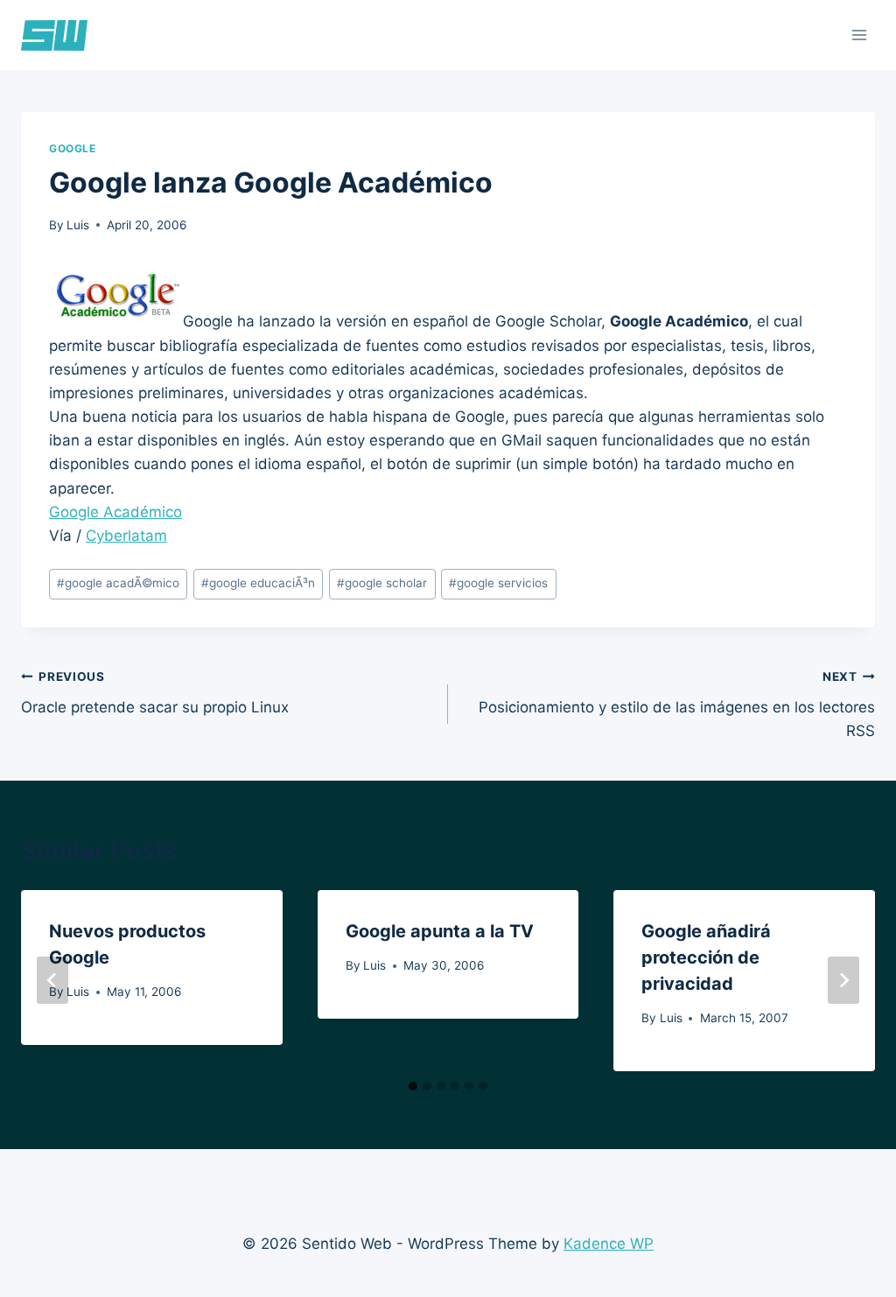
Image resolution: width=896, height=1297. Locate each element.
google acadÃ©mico (118, 583)
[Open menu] (859, 34)
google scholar (382, 583)
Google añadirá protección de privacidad (706, 957)
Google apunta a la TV (440, 931)
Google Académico (115, 512)
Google (72, 148)
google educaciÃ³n (258, 583)
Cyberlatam (126, 535)
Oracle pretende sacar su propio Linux (155, 693)
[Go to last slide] (52, 980)
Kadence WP (609, 1243)
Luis (77, 225)
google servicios (498, 583)
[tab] (413, 1086)
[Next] (843, 980)
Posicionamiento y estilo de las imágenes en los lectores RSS (677, 705)
